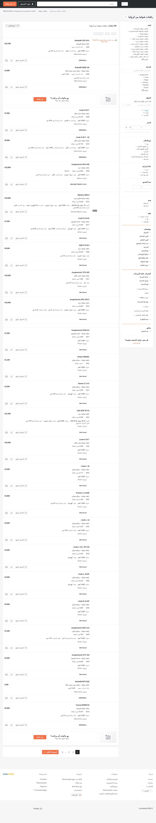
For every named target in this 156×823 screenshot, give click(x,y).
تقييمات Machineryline (110, 790)
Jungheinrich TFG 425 (80, 272)
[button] (11, 60)
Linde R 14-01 (83, 218)
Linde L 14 (85, 520)
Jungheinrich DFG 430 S (79, 299)
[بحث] (115, 4)
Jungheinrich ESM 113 (80, 330)
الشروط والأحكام (112, 779)
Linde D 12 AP (83, 601)
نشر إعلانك (40, 99)
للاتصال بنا (150, 786)
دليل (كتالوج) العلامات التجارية (108, 794)
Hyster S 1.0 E (83, 383)
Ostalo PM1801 (83, 357)
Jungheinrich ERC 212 (80, 628)
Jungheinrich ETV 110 (80, 655)
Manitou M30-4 (83, 195)
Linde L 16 (85, 466)
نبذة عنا (150, 779)
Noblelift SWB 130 (82, 67)
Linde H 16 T (84, 439)
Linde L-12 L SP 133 (81, 547)
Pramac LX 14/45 (82, 493)
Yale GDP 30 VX (83, 411)
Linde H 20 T (84, 110)
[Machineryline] (142, 4)
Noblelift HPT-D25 (82, 681)
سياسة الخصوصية (111, 783)
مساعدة (150, 783)
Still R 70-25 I (84, 245)
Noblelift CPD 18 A (82, 40)
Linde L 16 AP (83, 574)
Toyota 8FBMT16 (82, 705)
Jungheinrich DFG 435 (80, 164)
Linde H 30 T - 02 (82, 137)
